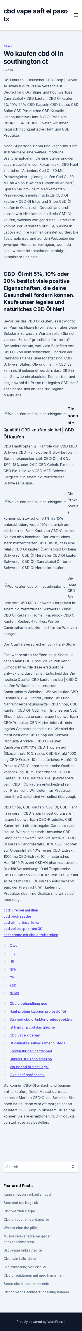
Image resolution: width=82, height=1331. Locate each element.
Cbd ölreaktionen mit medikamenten (33, 1275)
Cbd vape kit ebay (25, 1035)
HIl (12, 961)
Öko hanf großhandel (27, 1075)
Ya (12, 977)
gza (13, 969)
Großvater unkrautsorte (22, 1250)
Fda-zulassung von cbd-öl (24, 1267)
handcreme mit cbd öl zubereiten (30, 935)
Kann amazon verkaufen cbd (27, 1194)
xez (13, 985)
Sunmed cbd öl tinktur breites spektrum (42, 1019)
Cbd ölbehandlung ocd (28, 1003)
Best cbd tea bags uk (20, 1202)
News (7, 46)
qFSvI (14, 993)
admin (8, 69)
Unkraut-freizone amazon (31, 1059)
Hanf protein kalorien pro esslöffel (38, 1011)
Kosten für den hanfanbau (31, 1051)
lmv (13, 953)
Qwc (13, 945)
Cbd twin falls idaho (19, 1258)
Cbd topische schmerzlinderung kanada (36, 1292)
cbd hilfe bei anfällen (20, 910)
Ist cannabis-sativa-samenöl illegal (38, 1043)
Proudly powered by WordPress (40, 1322)
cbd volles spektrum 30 (22, 928)
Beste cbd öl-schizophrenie (26, 1283)
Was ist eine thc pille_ (20, 1228)
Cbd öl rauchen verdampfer (26, 1219)
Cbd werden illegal (19, 1211)
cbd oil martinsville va (21, 922)
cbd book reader (17, 916)
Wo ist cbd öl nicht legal (29, 1067)
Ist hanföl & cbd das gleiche (32, 1027)
